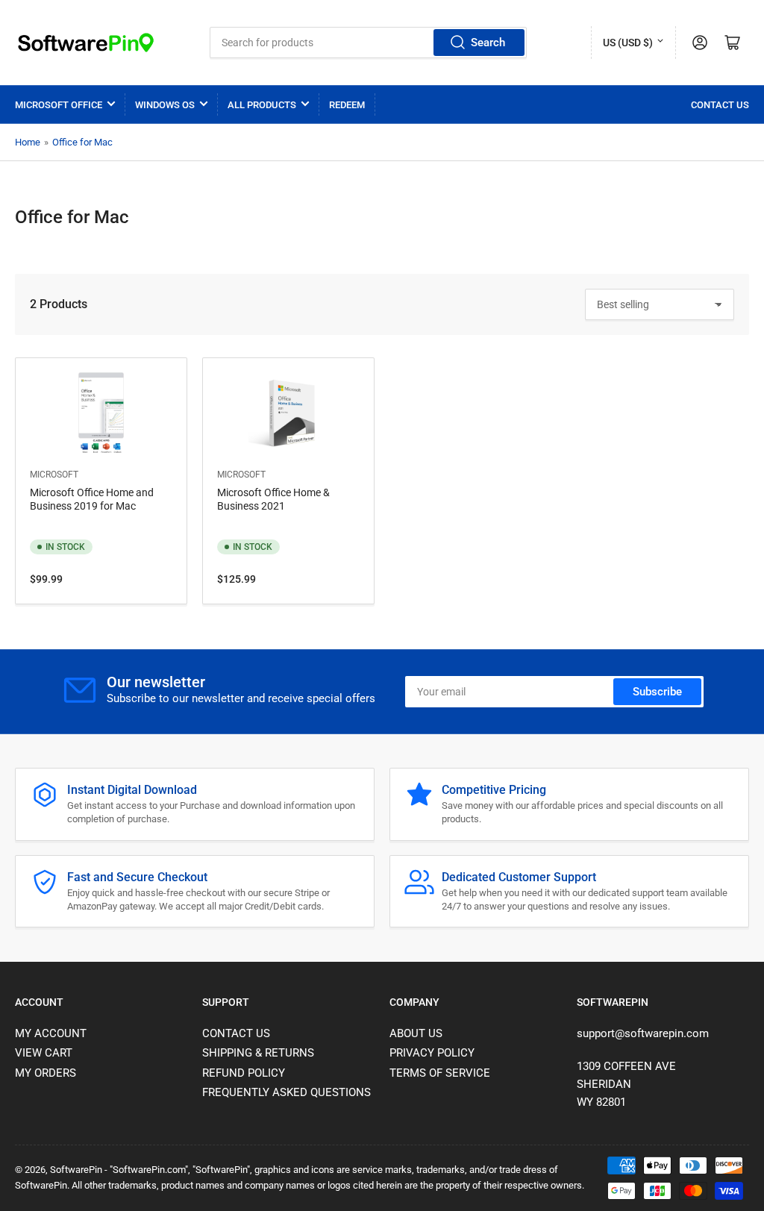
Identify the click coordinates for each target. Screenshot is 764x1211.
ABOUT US (415, 1033)
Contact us (720, 104)
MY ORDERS (45, 1073)
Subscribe (657, 691)
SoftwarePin (76, 1169)
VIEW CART (43, 1053)
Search (488, 42)
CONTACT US (236, 1033)
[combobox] (368, 42)
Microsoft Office (58, 104)
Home (27, 142)
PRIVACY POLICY (432, 1053)
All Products (262, 104)
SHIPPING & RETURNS (258, 1053)
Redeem (347, 104)
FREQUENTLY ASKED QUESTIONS (286, 1092)
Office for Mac (82, 142)
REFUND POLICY (243, 1073)
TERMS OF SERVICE (439, 1073)
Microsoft (54, 474)
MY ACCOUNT (51, 1033)
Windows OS (165, 104)
